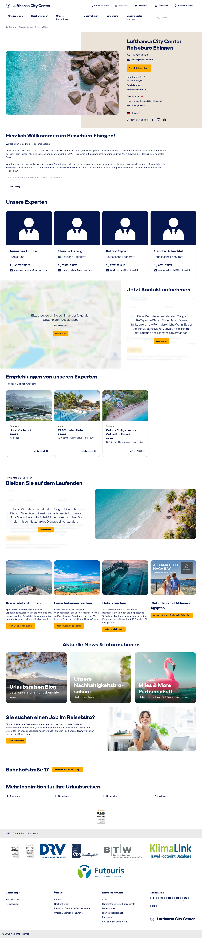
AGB (8, 833)
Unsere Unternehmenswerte (68, 912)
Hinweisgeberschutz (112, 912)
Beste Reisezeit (13, 899)
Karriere (58, 899)
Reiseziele (15, 796)
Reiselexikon (12, 903)
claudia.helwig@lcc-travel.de (77, 270)
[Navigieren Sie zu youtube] (169, 898)
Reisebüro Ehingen (26, 27)
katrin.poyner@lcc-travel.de (124, 270)
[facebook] (152, 120)
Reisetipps (63, 796)
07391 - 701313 (69, 265)
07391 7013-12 (117, 265)
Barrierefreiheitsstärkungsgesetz (118, 903)
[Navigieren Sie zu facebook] (153, 898)
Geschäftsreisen (39, 15)
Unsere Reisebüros (62, 17)
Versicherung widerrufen (114, 921)
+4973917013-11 (22, 265)
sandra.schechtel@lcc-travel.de (174, 270)
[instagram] (158, 120)
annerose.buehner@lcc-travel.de (30, 270)
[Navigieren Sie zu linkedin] (177, 898)
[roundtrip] (164, 120)
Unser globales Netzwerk (134, 17)
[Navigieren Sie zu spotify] (185, 898)
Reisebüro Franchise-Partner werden (72, 908)
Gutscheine (112, 15)
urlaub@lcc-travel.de (142, 59)
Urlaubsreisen (15, 15)
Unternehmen (91, 15)
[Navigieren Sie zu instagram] (161, 898)
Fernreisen (160, 796)
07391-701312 (165, 265)
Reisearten (111, 796)
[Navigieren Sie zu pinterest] (153, 906)
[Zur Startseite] (29, 5)
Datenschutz (19, 833)
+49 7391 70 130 (139, 54)
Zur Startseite (11, 27)
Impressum (33, 833)
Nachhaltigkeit (61, 903)
